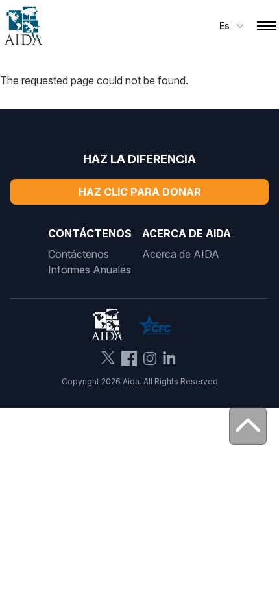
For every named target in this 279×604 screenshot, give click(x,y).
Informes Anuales (89, 269)
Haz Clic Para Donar (140, 191)
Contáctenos (78, 254)
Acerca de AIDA (180, 254)
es (224, 25)
